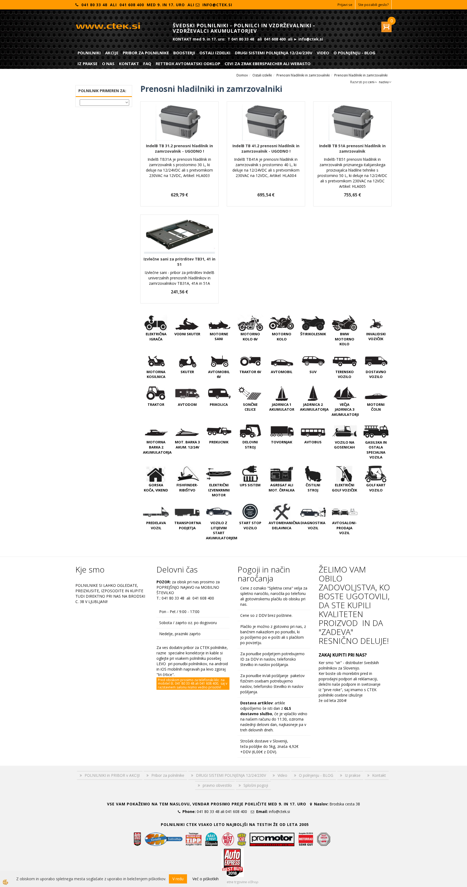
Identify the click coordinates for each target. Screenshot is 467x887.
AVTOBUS (313, 442)
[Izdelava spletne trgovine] (253, 882)
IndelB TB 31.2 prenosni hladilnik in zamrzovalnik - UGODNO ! (179, 148)
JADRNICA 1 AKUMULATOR (281, 407)
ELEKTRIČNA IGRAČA (156, 337)
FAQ (147, 63)
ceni (371, 82)
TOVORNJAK (281, 442)
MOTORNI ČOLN (376, 407)
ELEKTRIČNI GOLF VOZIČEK (344, 488)
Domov (242, 75)
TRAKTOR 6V (250, 371)
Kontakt (129, 63)
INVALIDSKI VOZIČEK (376, 337)
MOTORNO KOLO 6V (250, 337)
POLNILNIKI (89, 52)
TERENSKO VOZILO (344, 374)
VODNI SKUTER (187, 334)
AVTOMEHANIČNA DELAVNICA (284, 525)
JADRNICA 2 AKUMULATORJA (314, 407)
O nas (108, 63)
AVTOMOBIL (281, 371)
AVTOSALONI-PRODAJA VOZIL (344, 527)
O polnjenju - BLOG (354, 52)
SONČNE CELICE (250, 407)
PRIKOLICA (219, 404)
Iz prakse (88, 63)
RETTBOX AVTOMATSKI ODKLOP (188, 63)
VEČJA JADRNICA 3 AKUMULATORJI (345, 409)
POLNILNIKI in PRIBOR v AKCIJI (112, 775)
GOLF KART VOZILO (376, 488)
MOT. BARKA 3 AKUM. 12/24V (187, 445)
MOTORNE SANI (219, 337)
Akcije (111, 52)
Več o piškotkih (205, 878)
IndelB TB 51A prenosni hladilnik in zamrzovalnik (352, 148)
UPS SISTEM (250, 485)
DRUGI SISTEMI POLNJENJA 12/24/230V (273, 52)
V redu (178, 878)
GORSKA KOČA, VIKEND (156, 488)
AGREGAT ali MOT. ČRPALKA (282, 488)
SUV (312, 371)
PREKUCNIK (218, 442)
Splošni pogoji (255, 785)
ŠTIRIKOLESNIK (313, 334)
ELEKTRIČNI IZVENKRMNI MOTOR (219, 490)
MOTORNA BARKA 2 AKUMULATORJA (157, 447)
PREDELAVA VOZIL (156, 525)
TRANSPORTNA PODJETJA (187, 525)
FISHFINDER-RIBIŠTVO (187, 488)
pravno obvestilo (217, 785)
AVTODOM (187, 404)
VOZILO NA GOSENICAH (344, 445)
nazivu (384, 82)
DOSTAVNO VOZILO (376, 374)
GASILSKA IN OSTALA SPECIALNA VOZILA (376, 450)
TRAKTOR (156, 404)
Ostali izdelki (215, 52)
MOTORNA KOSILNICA (155, 374)
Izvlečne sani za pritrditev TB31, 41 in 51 (179, 261)
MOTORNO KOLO (281, 337)
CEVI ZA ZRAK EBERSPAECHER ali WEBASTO (268, 63)
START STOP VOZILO (250, 525)
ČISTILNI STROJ (313, 488)
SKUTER (187, 371)
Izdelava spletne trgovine (228, 882)
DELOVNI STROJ (250, 445)
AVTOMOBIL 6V (219, 374)
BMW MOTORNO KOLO (344, 339)
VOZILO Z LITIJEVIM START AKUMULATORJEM (221, 530)
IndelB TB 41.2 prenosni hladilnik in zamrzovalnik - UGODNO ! (265, 148)
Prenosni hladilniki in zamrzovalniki (303, 75)
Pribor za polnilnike (146, 52)
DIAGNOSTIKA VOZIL (313, 525)
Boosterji (184, 52)
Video (323, 52)
